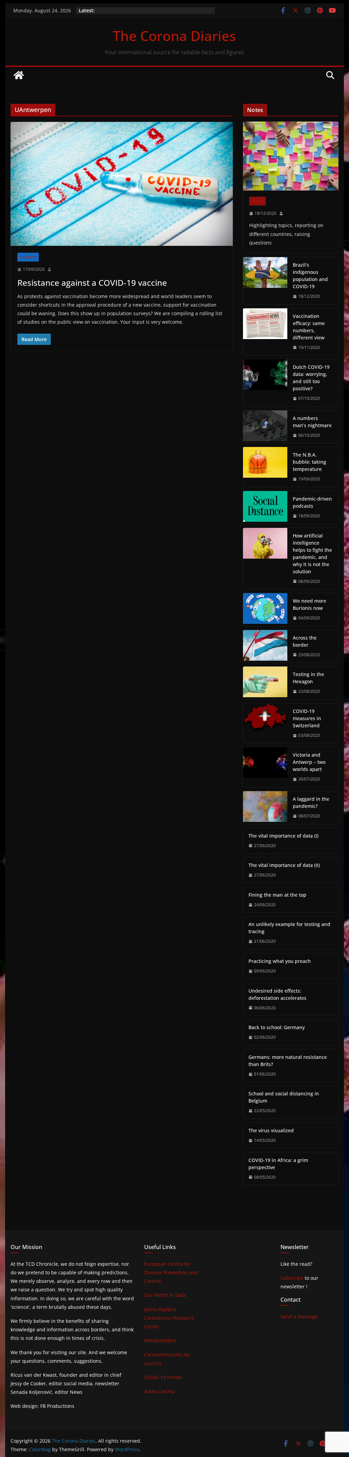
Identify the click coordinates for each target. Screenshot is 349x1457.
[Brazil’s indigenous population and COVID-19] (265, 280)
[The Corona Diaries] (19, 75)
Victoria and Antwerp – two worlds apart (309, 762)
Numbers (28, 257)
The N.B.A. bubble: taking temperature (309, 461)
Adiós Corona (159, 1391)
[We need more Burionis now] (265, 609)
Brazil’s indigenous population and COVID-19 (310, 276)
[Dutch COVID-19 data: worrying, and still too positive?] (265, 382)
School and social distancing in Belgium (283, 1097)
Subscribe (291, 1278)
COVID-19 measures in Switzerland (307, 718)
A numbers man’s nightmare (312, 422)
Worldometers (160, 1340)
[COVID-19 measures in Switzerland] (265, 723)
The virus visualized (271, 1130)
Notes (257, 201)
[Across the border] (265, 646)
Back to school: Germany (276, 1027)
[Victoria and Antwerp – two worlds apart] (265, 767)
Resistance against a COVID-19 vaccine (92, 282)
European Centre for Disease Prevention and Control (171, 1272)
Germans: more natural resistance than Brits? (287, 1060)
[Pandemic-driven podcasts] (265, 507)
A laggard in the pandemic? (311, 802)
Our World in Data (165, 1295)
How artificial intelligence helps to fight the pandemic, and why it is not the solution (312, 553)
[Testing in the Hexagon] (265, 683)
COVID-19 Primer (163, 1377)
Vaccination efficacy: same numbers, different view (309, 327)
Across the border (305, 641)
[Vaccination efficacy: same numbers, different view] (265, 331)
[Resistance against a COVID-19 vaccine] (122, 184)
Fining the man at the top (277, 895)
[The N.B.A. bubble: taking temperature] (265, 467)
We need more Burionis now (309, 604)
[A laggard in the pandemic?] (265, 807)
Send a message (299, 1316)
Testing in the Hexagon (308, 678)
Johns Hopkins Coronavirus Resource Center (169, 1318)
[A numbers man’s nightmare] (265, 426)
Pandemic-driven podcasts (312, 502)
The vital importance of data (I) (283, 835)
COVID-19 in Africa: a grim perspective (278, 1164)
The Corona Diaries (174, 35)
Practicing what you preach (279, 961)
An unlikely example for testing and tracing (289, 928)
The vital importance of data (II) (284, 865)
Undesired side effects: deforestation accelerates (277, 994)
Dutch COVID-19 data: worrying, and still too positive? (311, 378)
